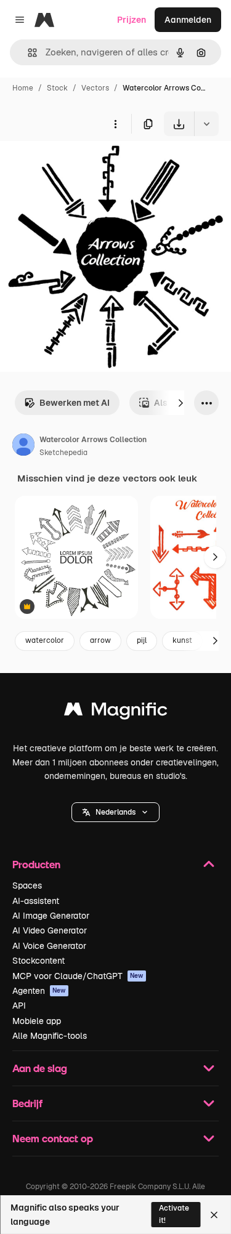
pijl (142, 640)
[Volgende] (180, 402)
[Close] (214, 1215)
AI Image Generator (50, 915)
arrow (100, 640)
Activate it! (174, 1214)
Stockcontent (38, 960)
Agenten (39, 990)
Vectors (95, 88)
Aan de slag (39, 1068)
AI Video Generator (49, 930)
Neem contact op (52, 1138)
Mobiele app (36, 1020)
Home (22, 88)
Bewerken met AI (74, 402)
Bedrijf (27, 1103)
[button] (115, 812)
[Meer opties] (115, 123)
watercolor (44, 640)
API (19, 1005)
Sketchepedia (63, 453)
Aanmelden (187, 19)
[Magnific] (116, 712)
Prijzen (131, 19)
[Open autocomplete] (27, 52)
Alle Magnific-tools (49, 1035)
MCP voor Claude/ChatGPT (78, 976)
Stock (57, 88)
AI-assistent (35, 900)
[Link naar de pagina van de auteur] (23, 446)
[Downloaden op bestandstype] (206, 123)
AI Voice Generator (49, 945)
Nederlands (115, 812)
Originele (81, 165)
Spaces (27, 885)
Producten (36, 864)
